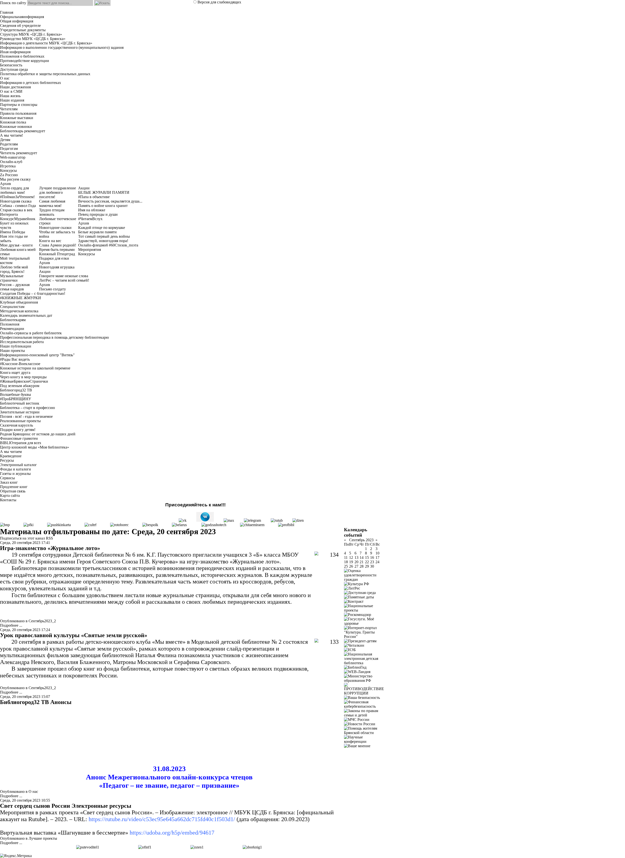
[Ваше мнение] (357, 746)
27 (356, 566)
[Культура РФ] (356, 584)
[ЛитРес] (352, 588)
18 (346, 562)
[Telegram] (252, 520)
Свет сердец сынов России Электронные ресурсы (65, 806)
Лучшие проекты (43, 838)
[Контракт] (354, 601)
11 (346, 557)
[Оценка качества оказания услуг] (197, 847)
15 (367, 557)
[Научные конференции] (364, 741)
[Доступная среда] (360, 593)
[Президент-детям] (360, 641)
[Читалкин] (354, 645)
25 (346, 566)
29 (367, 566)
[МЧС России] (356, 719)
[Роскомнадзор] (357, 615)
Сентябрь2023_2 (42, 621)
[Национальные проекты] (364, 610)
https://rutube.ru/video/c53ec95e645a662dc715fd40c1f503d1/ (162, 819)
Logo (312, 8)
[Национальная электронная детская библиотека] (364, 663)
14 (362, 557)
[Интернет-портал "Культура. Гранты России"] (364, 636)
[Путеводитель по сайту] (87, 847)
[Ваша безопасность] (362, 697)
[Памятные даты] (359, 597)
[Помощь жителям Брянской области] (364, 733)
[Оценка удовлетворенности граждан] (364, 579)
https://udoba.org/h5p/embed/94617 (172, 832)
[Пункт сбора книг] (252, 847)
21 (362, 562)
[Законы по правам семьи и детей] (364, 715)
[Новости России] (359, 724)
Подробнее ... (11, 625)
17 (377, 557)
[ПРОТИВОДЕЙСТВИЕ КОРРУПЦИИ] (364, 693)
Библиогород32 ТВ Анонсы (36, 702)
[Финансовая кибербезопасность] (364, 706)
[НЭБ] (350, 650)
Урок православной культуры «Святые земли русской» (73, 635)
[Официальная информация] (144, 847)
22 (367, 562)
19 (351, 562)
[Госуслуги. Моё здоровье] (364, 623)
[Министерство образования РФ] (364, 680)
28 (362, 566)
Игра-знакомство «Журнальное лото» (50, 548)
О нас (33, 791)
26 (351, 566)
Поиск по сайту (13, 3)
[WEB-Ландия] (357, 672)
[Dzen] (298, 520)
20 (356, 562)
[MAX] (229, 520)
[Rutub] (277, 520)
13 (356, 557)
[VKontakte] (183, 520)
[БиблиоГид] (355, 667)
